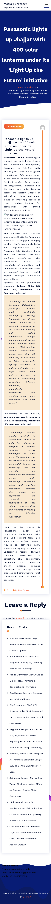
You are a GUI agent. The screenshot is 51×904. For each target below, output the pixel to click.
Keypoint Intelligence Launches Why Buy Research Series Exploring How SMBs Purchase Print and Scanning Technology (26, 738)
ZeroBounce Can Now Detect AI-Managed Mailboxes (26, 696)
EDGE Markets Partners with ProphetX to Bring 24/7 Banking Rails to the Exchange (26, 662)
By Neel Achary (22, 590)
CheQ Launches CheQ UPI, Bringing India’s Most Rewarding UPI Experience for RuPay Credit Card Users (27, 714)
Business (30, 87)
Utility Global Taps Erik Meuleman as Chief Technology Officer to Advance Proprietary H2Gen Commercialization (26, 811)
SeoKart (27, 897)
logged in (20, 618)
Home (20, 87)
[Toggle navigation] (46, 5)
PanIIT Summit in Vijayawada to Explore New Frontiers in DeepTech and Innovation (26, 680)
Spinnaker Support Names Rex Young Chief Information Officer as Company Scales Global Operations (26, 787)
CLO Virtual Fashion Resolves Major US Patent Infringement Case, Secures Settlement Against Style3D (25, 835)
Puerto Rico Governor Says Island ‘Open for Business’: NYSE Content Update (26, 644)
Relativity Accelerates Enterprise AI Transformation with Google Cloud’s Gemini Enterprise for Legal (26, 762)
